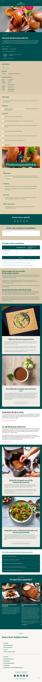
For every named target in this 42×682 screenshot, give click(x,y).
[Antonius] (5, 55)
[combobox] (7, 67)
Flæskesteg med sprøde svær (14, 73)
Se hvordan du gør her (6, 441)
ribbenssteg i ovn (8, 177)
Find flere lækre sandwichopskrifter (9, 420)
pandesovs (28, 198)
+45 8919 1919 (18, 672)
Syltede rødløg (11, 89)
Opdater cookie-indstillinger (21, 678)
